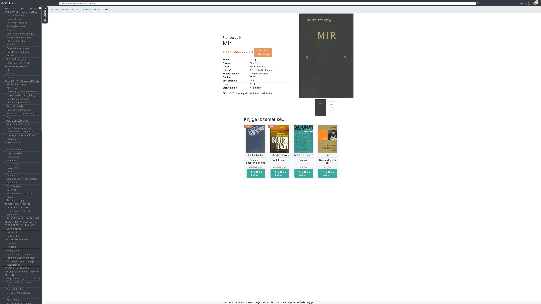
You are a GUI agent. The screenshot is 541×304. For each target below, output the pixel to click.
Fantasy (11, 73)
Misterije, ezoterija (16, 84)
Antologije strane (16, 26)
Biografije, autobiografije (20, 33)
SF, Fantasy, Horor (16, 66)
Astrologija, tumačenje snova (22, 91)
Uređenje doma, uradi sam (21, 135)
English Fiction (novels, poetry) (23, 278)
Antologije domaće (17, 22)
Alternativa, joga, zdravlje (22, 80)
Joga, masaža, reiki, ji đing (21, 95)
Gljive (10, 146)
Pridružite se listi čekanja (263, 52)
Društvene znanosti (17, 239)
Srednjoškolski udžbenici (21, 8)
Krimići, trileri (14, 19)
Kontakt (240, 302)
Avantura (11, 30)
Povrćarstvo (13, 186)
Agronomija (13, 157)
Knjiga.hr (11, 3)
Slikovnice (12, 214)
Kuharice (11, 139)
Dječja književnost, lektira (20, 211)
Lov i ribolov (13, 164)
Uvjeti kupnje (288, 302)
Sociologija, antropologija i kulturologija (21, 263)
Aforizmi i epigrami (17, 59)
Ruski (9, 296)
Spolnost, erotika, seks (19, 110)
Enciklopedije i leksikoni (20, 225)
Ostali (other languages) (19, 292)
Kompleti (11, 44)
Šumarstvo (12, 175)
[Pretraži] (496, 3)
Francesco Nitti (258, 66)
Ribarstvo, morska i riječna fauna (21, 195)
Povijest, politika (60, 9)
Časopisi (11, 243)
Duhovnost (12, 117)
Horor (10, 77)
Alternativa (12, 88)
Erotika (10, 55)
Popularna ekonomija (18, 99)
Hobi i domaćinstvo (16, 120)
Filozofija (11, 246)
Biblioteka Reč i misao (18, 63)
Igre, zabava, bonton (18, 124)
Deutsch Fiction (15, 289)
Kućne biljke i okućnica (19, 128)
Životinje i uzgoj (15, 200)
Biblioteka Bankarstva (261, 70)
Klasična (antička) (16, 41)
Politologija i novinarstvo (20, 254)
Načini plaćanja (270, 302)
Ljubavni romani (15, 15)
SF (8, 70)
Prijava (524, 3)
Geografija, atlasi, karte (20, 221)
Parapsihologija (15, 106)
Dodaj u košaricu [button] (256, 173)
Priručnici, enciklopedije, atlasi (23, 218)
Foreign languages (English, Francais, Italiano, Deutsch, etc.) (22, 271)
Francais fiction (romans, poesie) (20, 284)
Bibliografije (13, 236)
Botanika (11, 189)
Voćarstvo (12, 182)
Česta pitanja (253, 302)
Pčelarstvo (12, 167)
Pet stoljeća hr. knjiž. (18, 52)
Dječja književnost (17, 207)
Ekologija (12, 160)
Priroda (11, 171)
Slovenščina (13, 300)
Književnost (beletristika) (21, 11)
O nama (229, 302)
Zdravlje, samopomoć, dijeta (22, 113)
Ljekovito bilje (14, 153)
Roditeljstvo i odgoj (18, 204)
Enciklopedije (14, 228)
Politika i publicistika (88, 9)
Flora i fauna (13, 142)
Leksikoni (12, 232)
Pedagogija (13, 250)
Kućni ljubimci (14, 149)
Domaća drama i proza (19, 37)
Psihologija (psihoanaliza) (20, 257)
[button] (307, 83)
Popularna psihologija (18, 102)
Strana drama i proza (18, 48)
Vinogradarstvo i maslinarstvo (23, 178)
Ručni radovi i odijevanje (20, 131)
